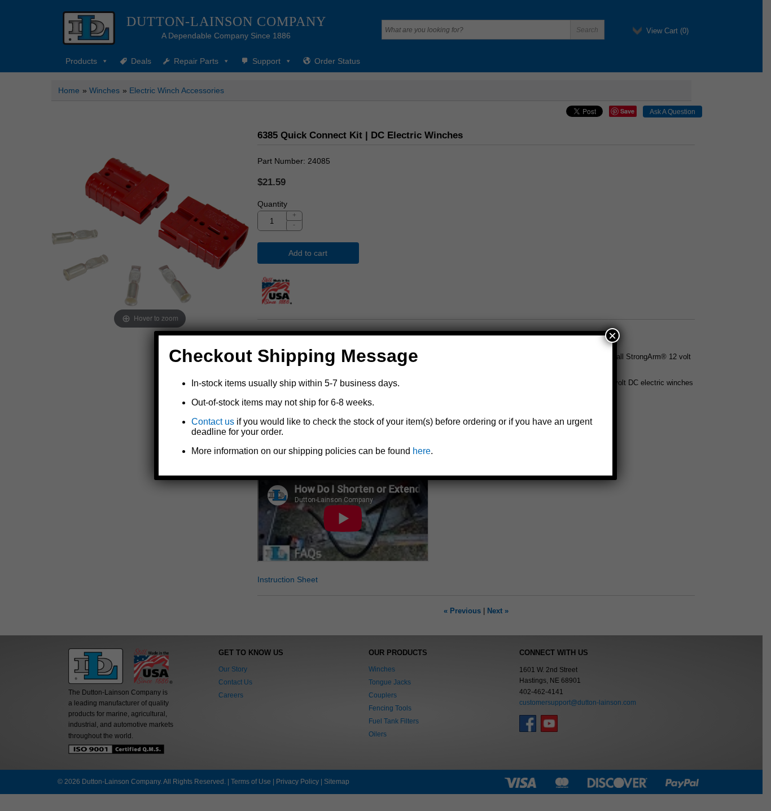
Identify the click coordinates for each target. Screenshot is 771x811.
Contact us (212, 421)
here (422, 451)
